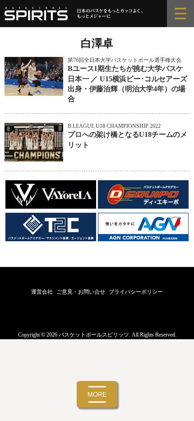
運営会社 (42, 292)
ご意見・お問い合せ (80, 292)
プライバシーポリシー (136, 292)
